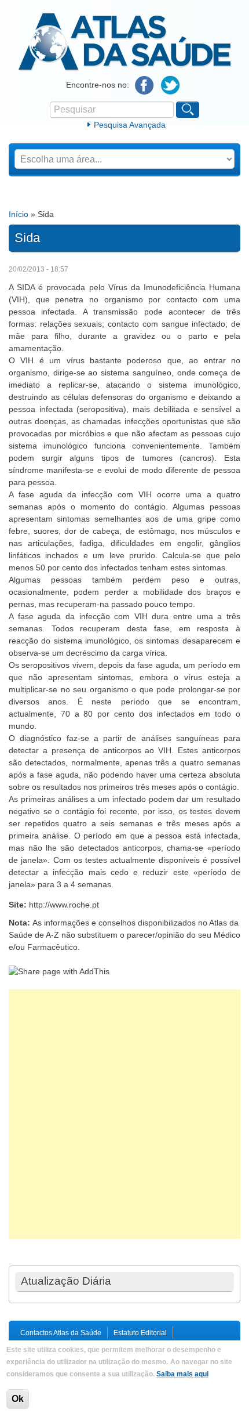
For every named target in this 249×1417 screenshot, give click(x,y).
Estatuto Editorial (140, 1333)
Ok (18, 1399)
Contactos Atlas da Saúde (60, 1333)
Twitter (170, 85)
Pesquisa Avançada (130, 124)
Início (18, 214)
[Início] (125, 69)
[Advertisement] (124, 1114)
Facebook (144, 85)
